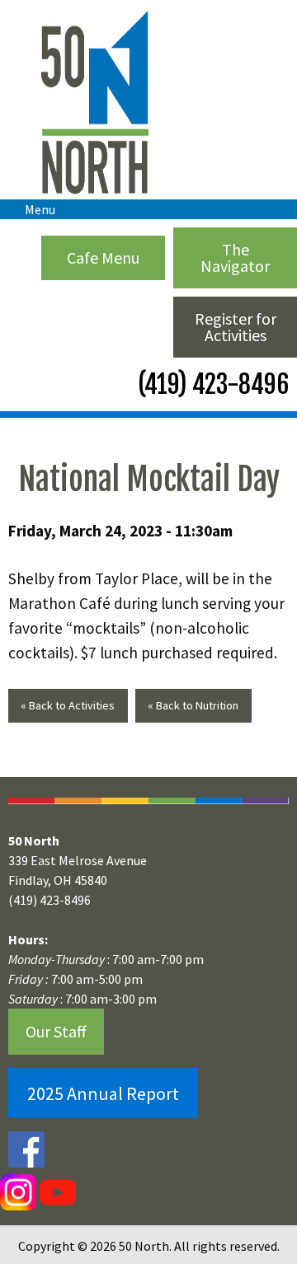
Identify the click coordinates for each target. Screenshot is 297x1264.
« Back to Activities (68, 705)
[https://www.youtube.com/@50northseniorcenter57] (56, 1191)
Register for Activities (235, 326)
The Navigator (235, 257)
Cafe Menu (103, 257)
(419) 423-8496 (211, 384)
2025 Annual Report (103, 1093)
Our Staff (56, 1031)
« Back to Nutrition (193, 705)
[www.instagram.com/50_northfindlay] (18, 1191)
